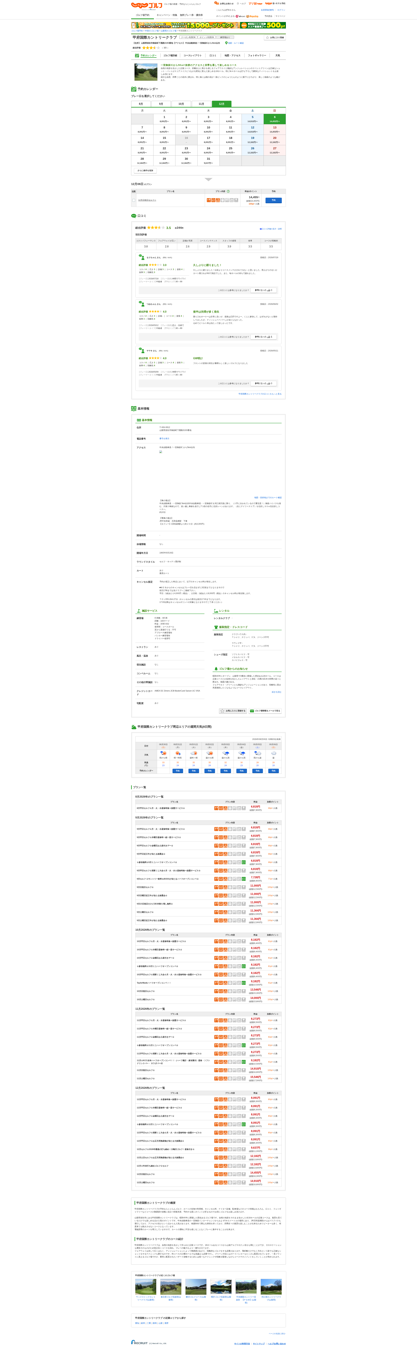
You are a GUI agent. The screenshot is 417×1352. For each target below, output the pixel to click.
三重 (149, 1323)
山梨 (161, 1323)
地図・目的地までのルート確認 (268, 497)
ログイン (281, 10)
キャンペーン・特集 (167, 15)
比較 (134, 191)
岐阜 (143, 1323)
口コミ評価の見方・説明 (272, 229)
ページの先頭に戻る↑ (277, 1334)
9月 (161, 104)
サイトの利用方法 (242, 1344)
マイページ (280, 16)
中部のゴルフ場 (152, 31)
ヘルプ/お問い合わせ (277, 1344)
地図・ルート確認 (236, 43)
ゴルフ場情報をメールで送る (267, 711)
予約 (274, 200)
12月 (221, 104)
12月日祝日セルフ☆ (147, 200)
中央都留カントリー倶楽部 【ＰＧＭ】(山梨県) (246, 1300)
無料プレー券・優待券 (191, 15)
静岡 (155, 1323)
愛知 (137, 1323)
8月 (141, 104)
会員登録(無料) (267, 10)
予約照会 (268, 16)
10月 (181, 104)
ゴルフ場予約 (142, 15)
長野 (166, 1323)
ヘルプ (243, 3)
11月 (201, 104)
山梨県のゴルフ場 (168, 31)
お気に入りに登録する (235, 711)
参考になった (263, 290)
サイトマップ (259, 1344)
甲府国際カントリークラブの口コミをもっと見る (260, 394)
